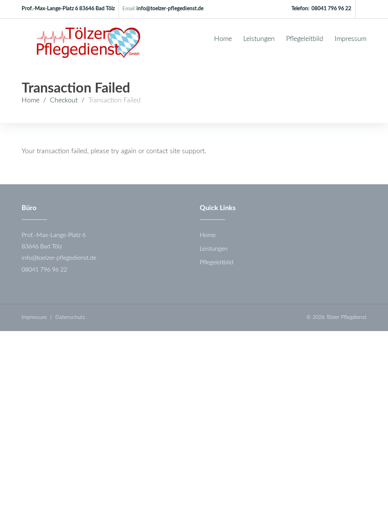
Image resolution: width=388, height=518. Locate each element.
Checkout (64, 100)
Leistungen (259, 39)
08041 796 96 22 (331, 8)
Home (223, 39)
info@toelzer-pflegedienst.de (169, 8)
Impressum (350, 39)
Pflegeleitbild (304, 39)
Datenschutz (70, 317)
